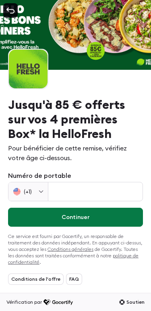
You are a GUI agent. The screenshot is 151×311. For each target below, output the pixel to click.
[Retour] (10, 10)
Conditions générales (70, 249)
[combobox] (28, 191)
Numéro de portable (39, 175)
